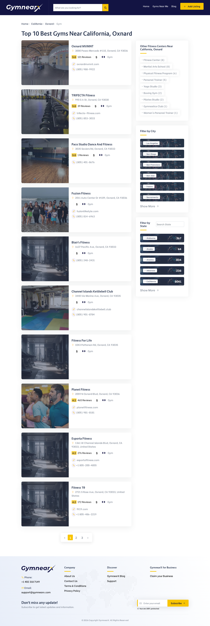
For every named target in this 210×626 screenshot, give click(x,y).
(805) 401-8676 (85, 162)
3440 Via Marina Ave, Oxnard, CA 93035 (98, 295)
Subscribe (176, 603)
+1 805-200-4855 (86, 465)
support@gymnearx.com (36, 592)
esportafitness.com (87, 460)
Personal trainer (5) (155, 79)
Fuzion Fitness (81, 193)
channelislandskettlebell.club (93, 309)
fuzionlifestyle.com (87, 211)
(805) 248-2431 (85, 260)
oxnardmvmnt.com (87, 64)
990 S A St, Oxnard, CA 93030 (92, 99)
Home (24, 23)
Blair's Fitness (81, 242)
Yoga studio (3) (153, 86)
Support (111, 581)
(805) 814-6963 (85, 216)
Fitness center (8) (154, 60)
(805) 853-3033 (85, 118)
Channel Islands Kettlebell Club (92, 291)
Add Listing (193, 6)
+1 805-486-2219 (86, 514)
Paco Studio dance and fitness (92, 144)
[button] (149, 206)
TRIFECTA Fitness (83, 95)
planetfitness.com (87, 407)
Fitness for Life (82, 340)
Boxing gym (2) (153, 93)
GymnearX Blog (116, 576)
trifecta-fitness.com (88, 113)
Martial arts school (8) (157, 66)
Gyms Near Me (160, 6)
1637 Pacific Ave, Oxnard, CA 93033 (95, 246)
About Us (69, 576)
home (146, 6)
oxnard (49, 23)
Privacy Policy (72, 590)
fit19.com (82, 509)
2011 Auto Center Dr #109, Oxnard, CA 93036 (101, 197)
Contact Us (70, 581)
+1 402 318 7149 (30, 581)
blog (173, 6)
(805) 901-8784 (85, 314)
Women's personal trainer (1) (161, 113)
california (36, 23)
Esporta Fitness (82, 438)
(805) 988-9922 (85, 69)
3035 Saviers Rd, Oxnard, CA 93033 (95, 148)
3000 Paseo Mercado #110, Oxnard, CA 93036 (101, 50)
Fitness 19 (78, 487)
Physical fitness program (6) (160, 73)
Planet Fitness (81, 389)
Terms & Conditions (75, 586)
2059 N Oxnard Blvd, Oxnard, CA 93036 (97, 394)
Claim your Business (161, 576)
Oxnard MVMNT (83, 46)
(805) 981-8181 (85, 412)
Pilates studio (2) (154, 99)
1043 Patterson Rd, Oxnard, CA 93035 (96, 345)
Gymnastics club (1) (155, 106)
